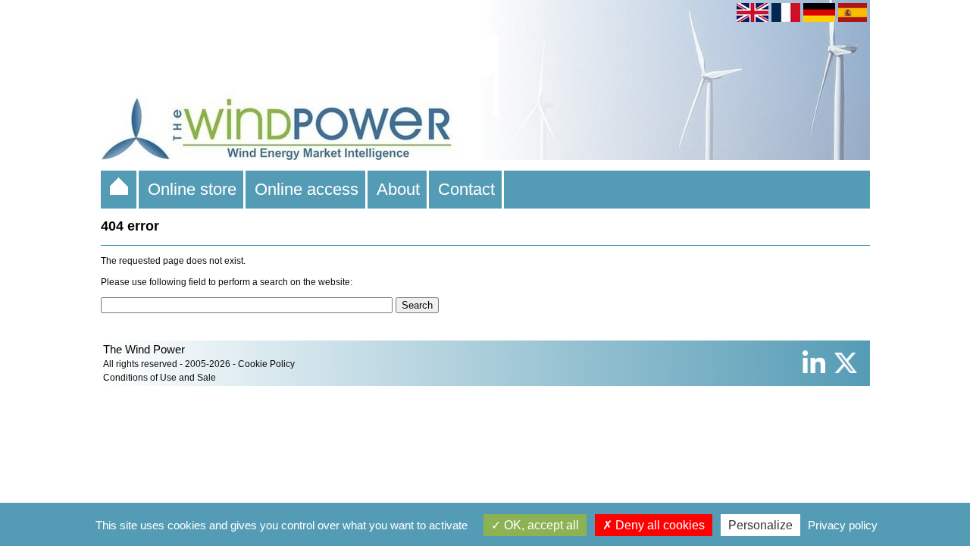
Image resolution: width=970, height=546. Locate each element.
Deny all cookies (658, 525)
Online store (192, 189)
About (398, 189)
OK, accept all (540, 525)
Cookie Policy (266, 364)
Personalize (760, 525)
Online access (307, 189)
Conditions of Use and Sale (159, 377)
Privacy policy (843, 525)
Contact (466, 189)
